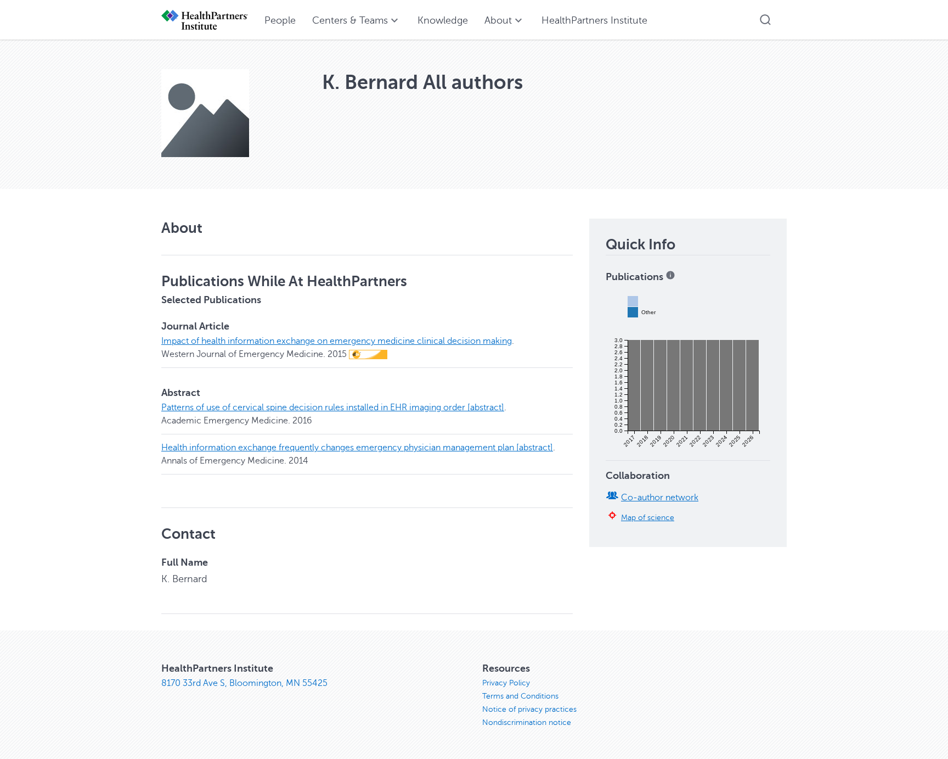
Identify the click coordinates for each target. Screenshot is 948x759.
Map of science (647, 517)
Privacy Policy (506, 683)
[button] (765, 19)
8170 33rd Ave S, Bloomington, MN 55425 (244, 683)
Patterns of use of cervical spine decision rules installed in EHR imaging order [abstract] (332, 407)
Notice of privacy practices (529, 709)
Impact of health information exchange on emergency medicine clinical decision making (336, 341)
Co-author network (659, 498)
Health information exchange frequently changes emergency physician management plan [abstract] (357, 448)
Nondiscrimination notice (526, 722)
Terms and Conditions (520, 696)
